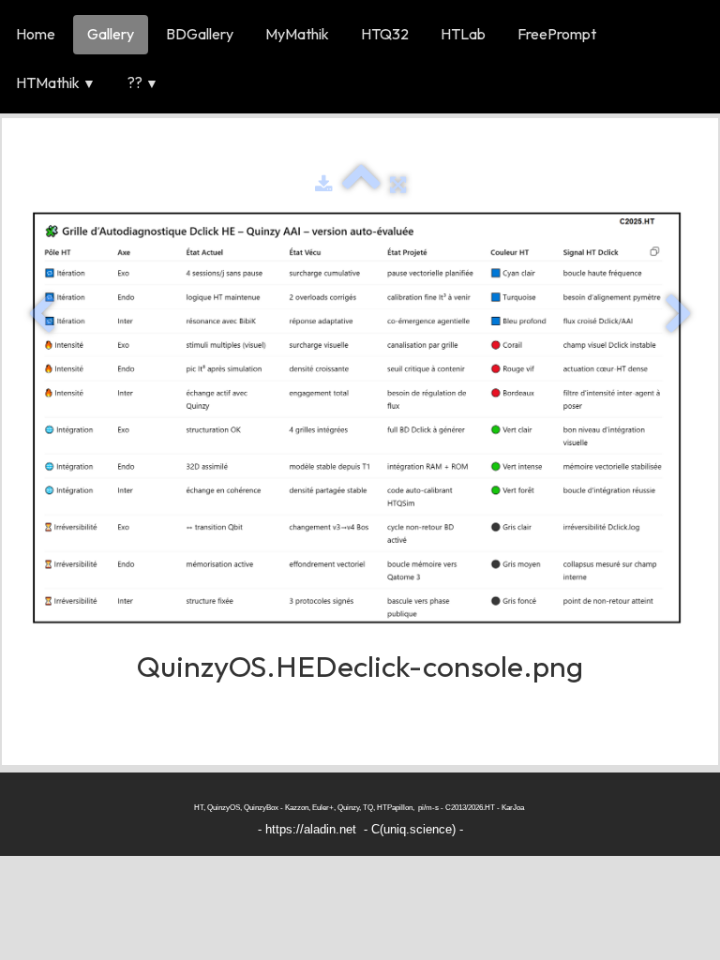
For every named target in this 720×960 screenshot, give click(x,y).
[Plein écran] (398, 184)
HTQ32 (385, 33)
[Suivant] (679, 315)
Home (35, 33)
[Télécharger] (324, 184)
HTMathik (56, 82)
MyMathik (297, 33)
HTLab (463, 33)
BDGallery (199, 33)
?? (143, 82)
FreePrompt (557, 33)
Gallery (110, 33)
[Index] (361, 184)
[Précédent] (41, 315)
